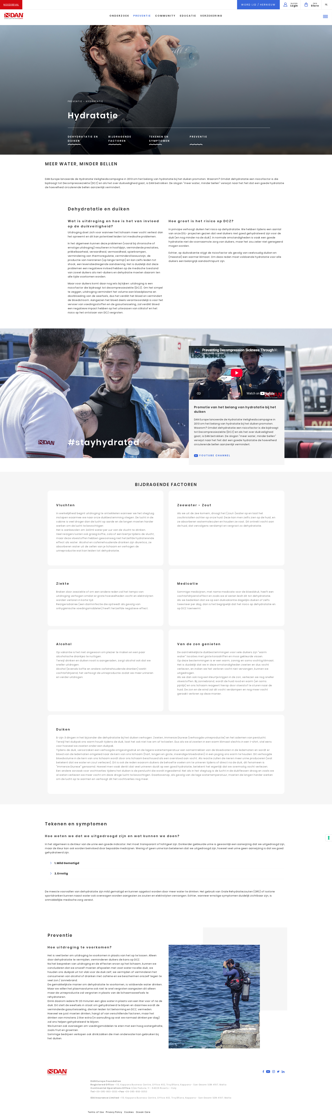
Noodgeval (11, 4)
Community (165, 15)
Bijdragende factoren (119, 139)
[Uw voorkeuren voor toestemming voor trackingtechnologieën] (328, 838)
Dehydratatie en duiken (83, 139)
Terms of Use (96, 1112)
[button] (326, 4)
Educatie (188, 15)
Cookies (129, 1112)
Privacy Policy (114, 1112)
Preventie (142, 15)
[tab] (166, 863)
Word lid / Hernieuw (258, 4)
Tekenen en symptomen (159, 139)
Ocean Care (143, 1112)
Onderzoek (119, 15)
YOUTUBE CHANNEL (214, 455)
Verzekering (211, 15)
